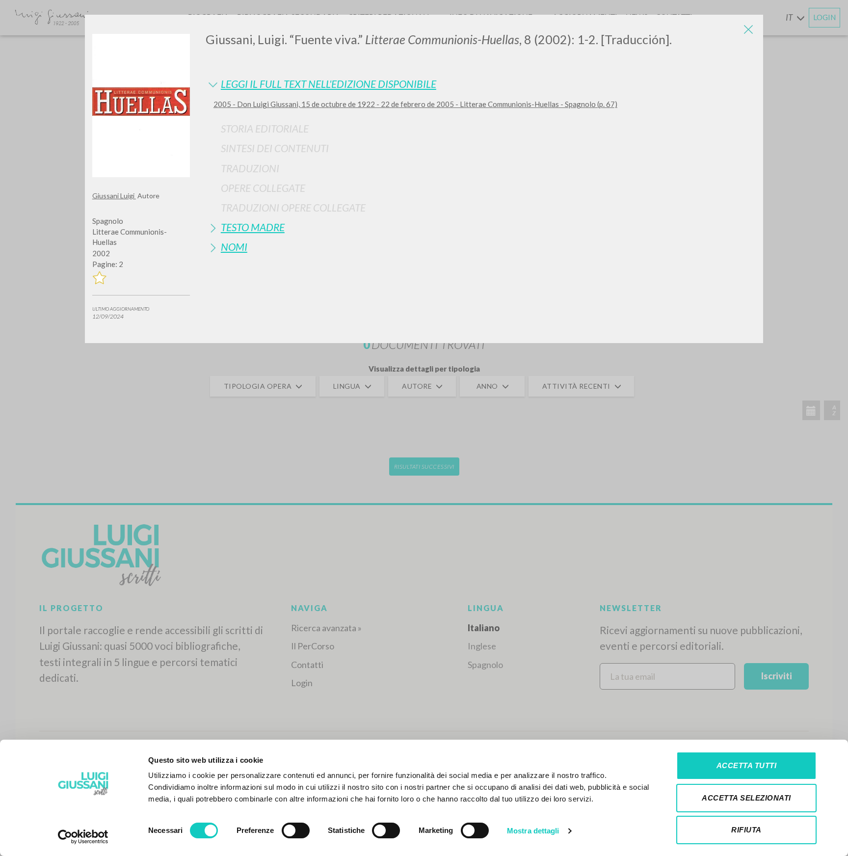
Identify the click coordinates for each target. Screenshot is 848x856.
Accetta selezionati (746, 798)
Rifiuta (746, 830)
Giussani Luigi (114, 195)
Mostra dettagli (533, 831)
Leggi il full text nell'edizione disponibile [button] (328, 83)
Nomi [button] (234, 246)
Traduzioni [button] (250, 168)
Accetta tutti (746, 765)
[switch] (296, 830)
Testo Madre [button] (253, 227)
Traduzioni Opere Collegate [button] (293, 207)
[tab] (480, 84)
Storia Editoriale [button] (265, 128)
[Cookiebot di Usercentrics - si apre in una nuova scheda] (83, 836)
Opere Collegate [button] (263, 187)
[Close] (748, 29)
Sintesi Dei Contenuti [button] (275, 148)
